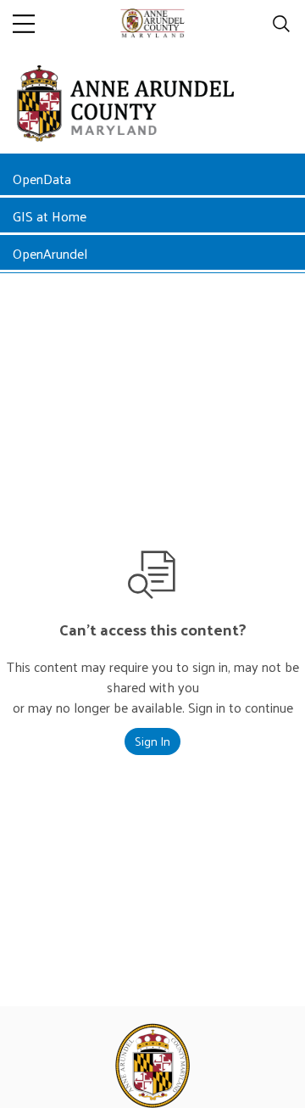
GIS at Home (49, 216)
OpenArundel (50, 253)
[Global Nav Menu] (23, 23)
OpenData (42, 178)
